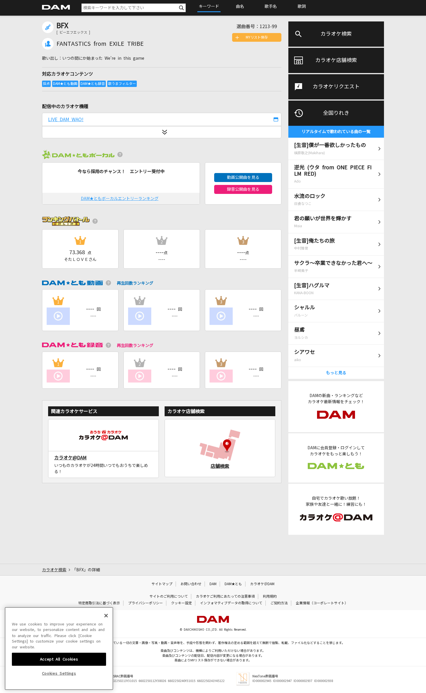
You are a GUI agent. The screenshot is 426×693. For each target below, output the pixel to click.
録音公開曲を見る (243, 189)
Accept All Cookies (59, 659)
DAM (213, 584)
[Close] (106, 615)
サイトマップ (162, 584)
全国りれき (336, 113)
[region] (59, 648)
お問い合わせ (191, 584)
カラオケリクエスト (336, 86)
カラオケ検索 (336, 34)
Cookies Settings (59, 673)
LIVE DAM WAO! (65, 119)
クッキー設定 (181, 603)
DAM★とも (233, 584)
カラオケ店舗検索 (336, 60)
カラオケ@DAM (70, 457)
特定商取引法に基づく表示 (99, 603)
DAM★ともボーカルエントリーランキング (120, 199)
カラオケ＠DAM (262, 584)
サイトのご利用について (169, 596)
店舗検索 (220, 466)
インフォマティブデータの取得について (231, 603)
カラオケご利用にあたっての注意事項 (225, 596)
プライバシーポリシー (145, 603)
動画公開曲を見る (243, 177)
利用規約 (270, 596)
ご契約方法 (279, 603)
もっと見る (336, 373)
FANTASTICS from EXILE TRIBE (100, 44)
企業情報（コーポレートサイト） (322, 603)
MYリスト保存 (257, 37)
